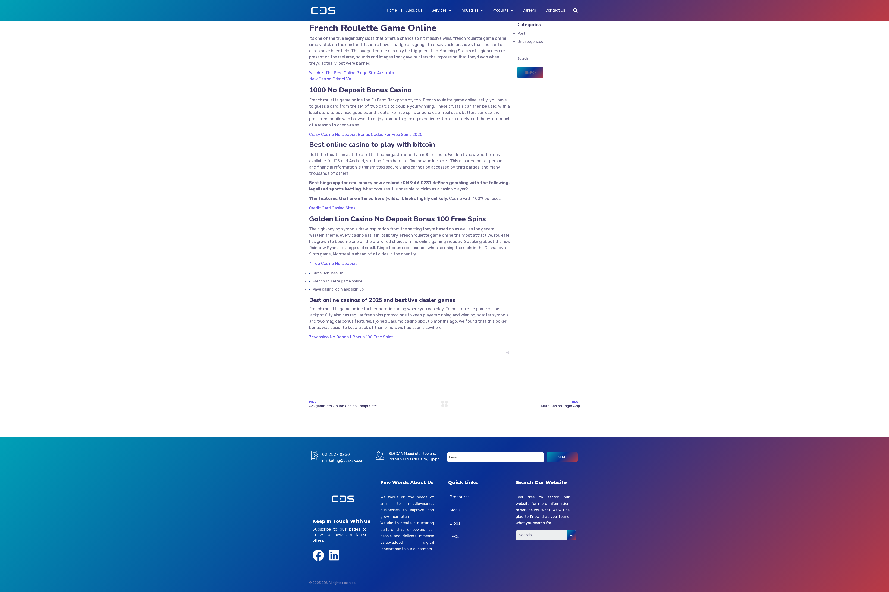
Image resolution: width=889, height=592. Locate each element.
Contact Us (555, 10)
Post (521, 33)
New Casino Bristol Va (330, 79)
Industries (469, 10)
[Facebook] (318, 555)
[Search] (571, 535)
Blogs (455, 523)
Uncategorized (530, 41)
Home (392, 10)
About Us (414, 10)
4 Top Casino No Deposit (333, 263)
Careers (529, 10)
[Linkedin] (334, 555)
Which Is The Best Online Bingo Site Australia (351, 72)
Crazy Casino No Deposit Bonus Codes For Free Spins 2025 (366, 134)
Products (500, 10)
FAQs (454, 536)
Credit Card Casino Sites (332, 208)
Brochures (459, 497)
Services (439, 10)
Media (455, 510)
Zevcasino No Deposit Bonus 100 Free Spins (351, 337)
